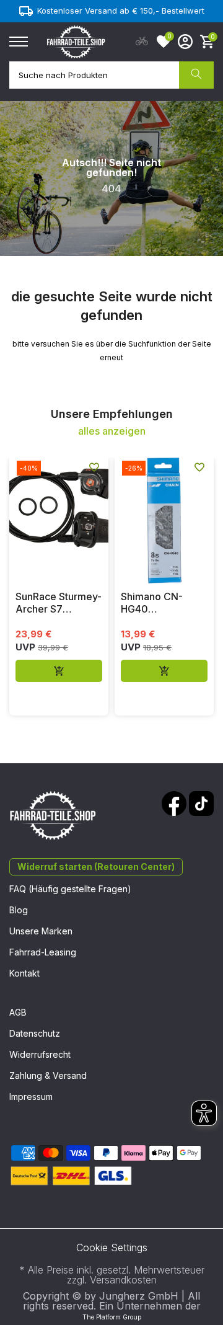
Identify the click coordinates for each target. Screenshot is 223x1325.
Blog (18, 910)
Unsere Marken (40, 931)
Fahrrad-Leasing (42, 952)
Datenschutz (34, 1033)
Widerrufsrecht (40, 1054)
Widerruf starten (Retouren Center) (96, 866)
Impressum (31, 1096)
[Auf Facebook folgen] (174, 803)
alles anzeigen (112, 431)
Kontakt (24, 973)
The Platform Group (111, 1317)
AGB (18, 1012)
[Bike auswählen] (142, 41)
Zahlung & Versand (48, 1075)
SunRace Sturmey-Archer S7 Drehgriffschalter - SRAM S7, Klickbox (58, 602)
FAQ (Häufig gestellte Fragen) (70, 889)
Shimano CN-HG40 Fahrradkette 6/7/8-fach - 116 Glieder (158, 602)
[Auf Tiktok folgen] (201, 803)
